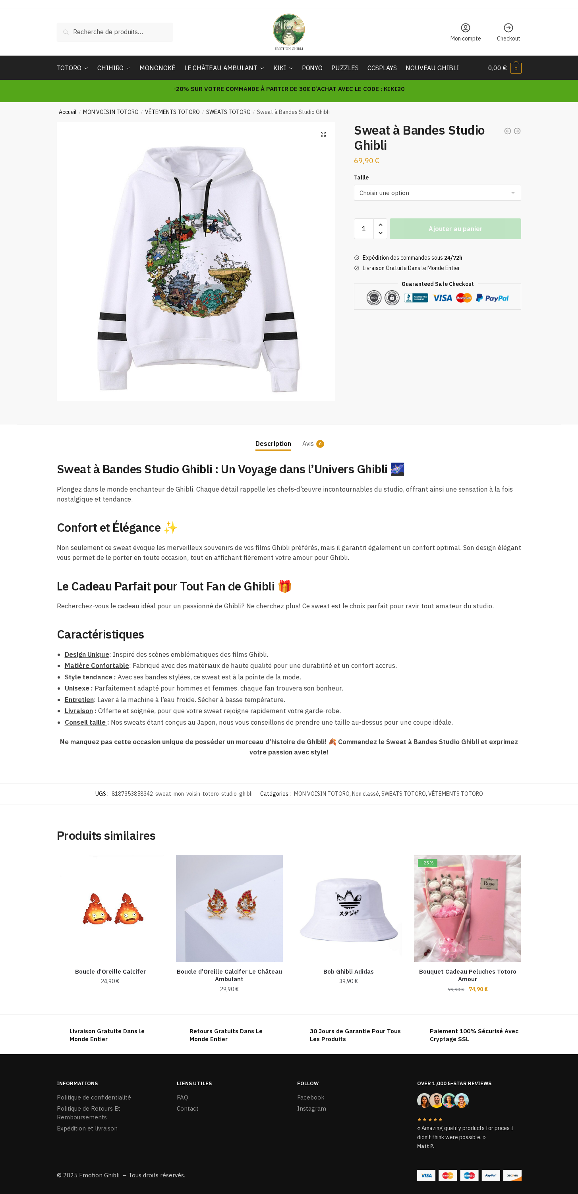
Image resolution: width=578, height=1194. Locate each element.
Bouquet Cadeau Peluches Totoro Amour (467, 975)
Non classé (365, 793)
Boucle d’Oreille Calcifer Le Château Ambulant (229, 975)
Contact (188, 1108)
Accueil (68, 112)
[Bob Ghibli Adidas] (348, 908)
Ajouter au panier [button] (110, 1005)
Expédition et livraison (87, 1128)
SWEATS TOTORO (228, 112)
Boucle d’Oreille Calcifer (110, 971)
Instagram (311, 1108)
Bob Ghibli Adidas (348, 971)
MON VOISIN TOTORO (111, 112)
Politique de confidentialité (94, 1097)
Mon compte (465, 38)
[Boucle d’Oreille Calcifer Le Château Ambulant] (229, 908)
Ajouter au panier (456, 229)
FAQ (182, 1097)
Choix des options (348, 1005)
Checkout (508, 38)
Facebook (311, 1097)
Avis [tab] (308, 444)
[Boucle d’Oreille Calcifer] (110, 908)
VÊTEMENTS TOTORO (172, 112)
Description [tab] (273, 444)
